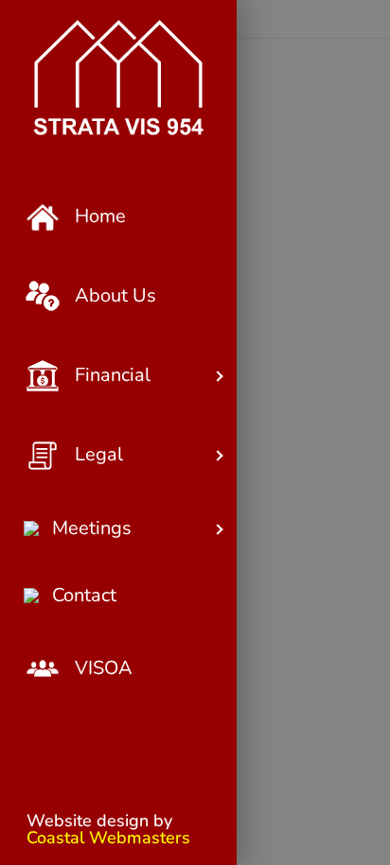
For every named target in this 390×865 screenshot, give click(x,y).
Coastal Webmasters (108, 837)
